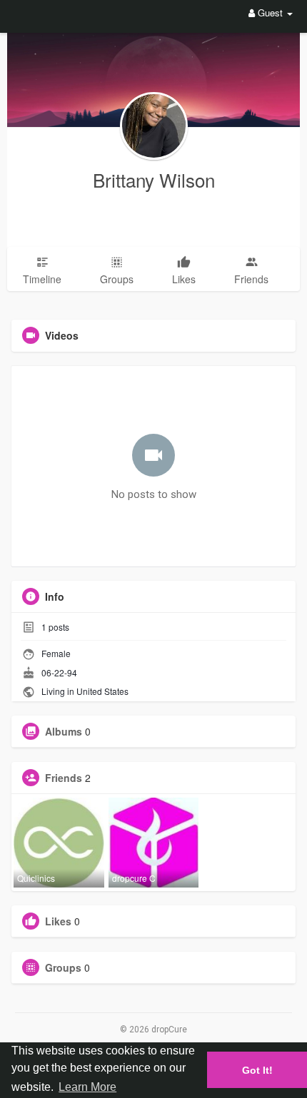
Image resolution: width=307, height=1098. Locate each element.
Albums (63, 731)
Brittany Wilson (154, 179)
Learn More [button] (87, 1087)
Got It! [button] (257, 1070)
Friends (63, 777)
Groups (63, 967)
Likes (58, 921)
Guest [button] (270, 12)
